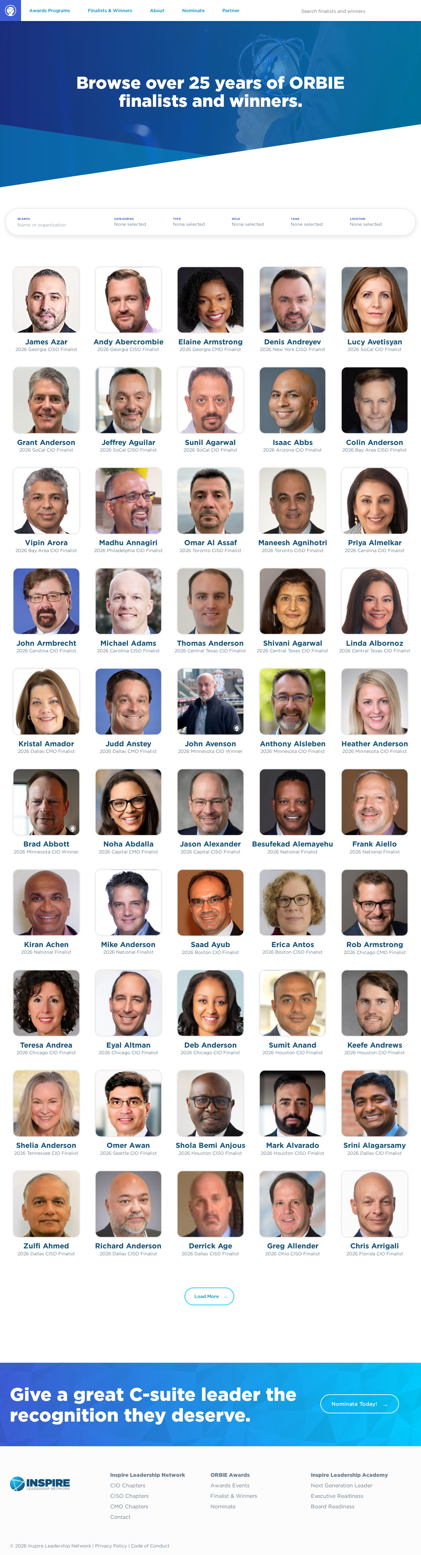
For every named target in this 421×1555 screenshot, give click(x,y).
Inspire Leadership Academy (349, 1475)
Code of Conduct (150, 1545)
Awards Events (230, 1485)
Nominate (193, 10)
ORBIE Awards (10, 20)
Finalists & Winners (110, 10)
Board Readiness (333, 1506)
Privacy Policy (111, 1545)
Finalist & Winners (233, 1496)
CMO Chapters (129, 1506)
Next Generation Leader (341, 1485)
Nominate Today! (354, 1404)
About (157, 10)
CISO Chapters (129, 1496)
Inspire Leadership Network (147, 1475)
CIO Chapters (127, 1485)
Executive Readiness (337, 1496)
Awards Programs (49, 10)
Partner (230, 10)
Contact (120, 1517)
